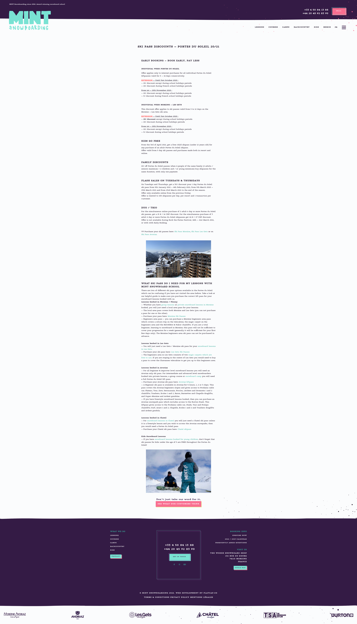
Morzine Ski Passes (177, 316)
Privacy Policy (179, 597)
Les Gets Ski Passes (180, 352)
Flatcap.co (210, 593)
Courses (273, 27)
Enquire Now (239, 535)
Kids (316, 27)
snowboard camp (193, 376)
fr (336, 27)
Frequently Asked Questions (231, 543)
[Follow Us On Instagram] (179, 565)
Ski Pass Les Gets (199, 232)
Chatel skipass (184, 429)
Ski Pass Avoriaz (149, 234)
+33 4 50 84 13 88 (316, 10)
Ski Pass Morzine (182, 232)
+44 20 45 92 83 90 (315, 13)
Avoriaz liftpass (186, 382)
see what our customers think (178, 504)
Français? (115, 556)
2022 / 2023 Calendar (236, 539)
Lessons (259, 27)
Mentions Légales (201, 597)
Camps (285, 27)
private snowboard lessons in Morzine (196, 305)
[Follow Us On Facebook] (174, 565)
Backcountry (302, 27)
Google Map (240, 567)
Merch (327, 27)
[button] (342, 27)
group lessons (167, 305)
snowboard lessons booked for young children (176, 439)
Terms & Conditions (156, 597)
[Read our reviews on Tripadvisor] (184, 565)
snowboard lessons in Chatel (160, 421)
